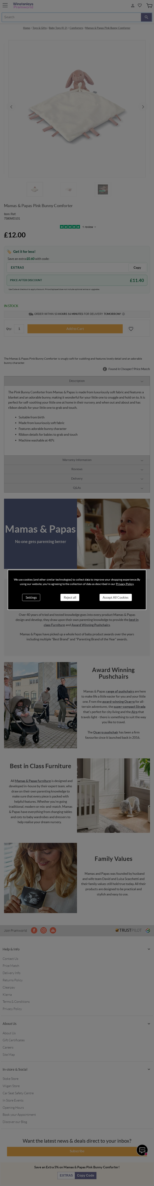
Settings (31, 597)
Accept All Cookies (116, 597)
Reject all (70, 597)
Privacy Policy (124, 584)
